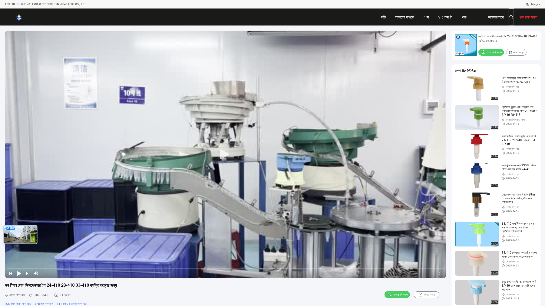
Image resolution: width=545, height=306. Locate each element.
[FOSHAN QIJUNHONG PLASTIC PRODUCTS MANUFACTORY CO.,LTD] (19, 17)
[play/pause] (19, 273)
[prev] (10, 273)
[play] (225, 154)
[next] (27, 273)
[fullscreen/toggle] (440, 273)
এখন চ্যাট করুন (400, 294)
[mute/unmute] (36, 273)
